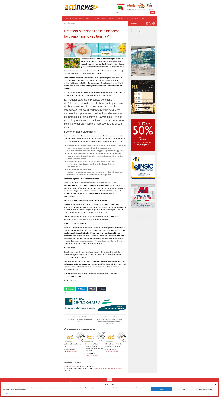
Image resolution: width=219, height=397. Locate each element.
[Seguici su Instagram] (150, 23)
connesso (75, 366)
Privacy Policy (13, 393)
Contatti (143, 18)
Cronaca (89, 18)
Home (66, 18)
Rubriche (73, 18)
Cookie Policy (6, 393)
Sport (127, 18)
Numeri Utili (134, 18)
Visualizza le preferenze (205, 389)
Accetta (161, 389)
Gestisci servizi (211, 393)
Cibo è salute (69, 23)
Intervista (111, 18)
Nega (183, 389)
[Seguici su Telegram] (153, 23)
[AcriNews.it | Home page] (81, 6)
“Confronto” (119, 18)
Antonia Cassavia (71, 41)
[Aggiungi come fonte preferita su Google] (73, 293)
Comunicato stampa (100, 18)
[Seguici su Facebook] (147, 23)
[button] (215, 384)
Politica (81, 18)
